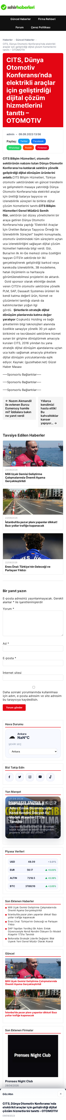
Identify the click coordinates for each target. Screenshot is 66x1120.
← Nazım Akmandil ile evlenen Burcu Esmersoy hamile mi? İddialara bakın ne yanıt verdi (18, 408)
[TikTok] (50, 777)
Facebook (38, 141)
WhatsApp (14, 147)
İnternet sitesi (12, 673)
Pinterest (42, 147)
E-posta (9, 658)
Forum (20, 27)
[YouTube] (40, 777)
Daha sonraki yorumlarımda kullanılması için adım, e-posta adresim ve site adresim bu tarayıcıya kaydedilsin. (32, 695)
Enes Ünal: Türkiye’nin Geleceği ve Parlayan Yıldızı (33, 923)
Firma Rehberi (47, 19)
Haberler (8, 39)
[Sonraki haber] (55, 802)
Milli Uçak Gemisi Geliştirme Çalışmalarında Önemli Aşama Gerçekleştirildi (32, 909)
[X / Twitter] (19, 777)
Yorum (8, 609)
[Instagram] (30, 777)
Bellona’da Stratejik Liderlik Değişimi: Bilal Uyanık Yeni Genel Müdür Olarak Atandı (31, 940)
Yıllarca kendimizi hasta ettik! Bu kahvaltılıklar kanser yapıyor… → (49, 412)
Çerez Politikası (40, 27)
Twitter (23, 141)
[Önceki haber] (47, 802)
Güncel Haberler (20, 19)
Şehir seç (15, 744)
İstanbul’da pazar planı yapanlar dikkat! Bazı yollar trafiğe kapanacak (32, 916)
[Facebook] (9, 777)
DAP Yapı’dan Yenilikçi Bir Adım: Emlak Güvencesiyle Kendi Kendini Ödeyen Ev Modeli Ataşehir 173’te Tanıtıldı (34, 931)
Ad (6, 643)
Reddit (28, 147)
